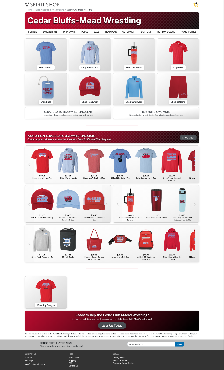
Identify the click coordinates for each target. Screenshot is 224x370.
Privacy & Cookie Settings (124, 363)
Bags (96, 31)
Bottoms (146, 31)
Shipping (72, 360)
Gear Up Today (112, 326)
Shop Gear (188, 137)
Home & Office (188, 31)
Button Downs (166, 31)
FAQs (71, 363)
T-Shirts (32, 31)
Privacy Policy (118, 357)
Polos (84, 31)
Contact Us (73, 366)
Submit (179, 344)
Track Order (74, 357)
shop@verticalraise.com (35, 364)
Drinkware (69, 31)
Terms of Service (120, 360)
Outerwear (128, 31)
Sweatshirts (50, 31)
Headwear (111, 31)
